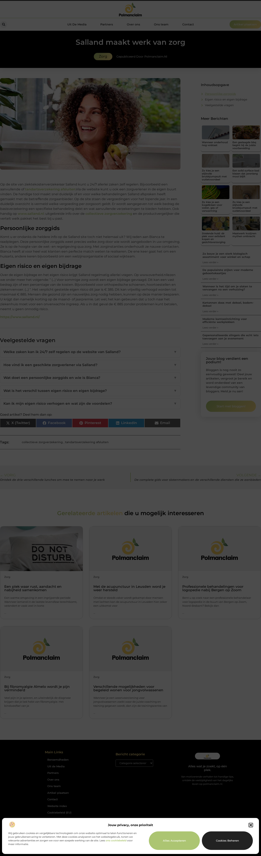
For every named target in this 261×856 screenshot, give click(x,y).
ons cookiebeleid (116, 840)
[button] (251, 825)
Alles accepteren (174, 840)
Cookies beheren (227, 840)
